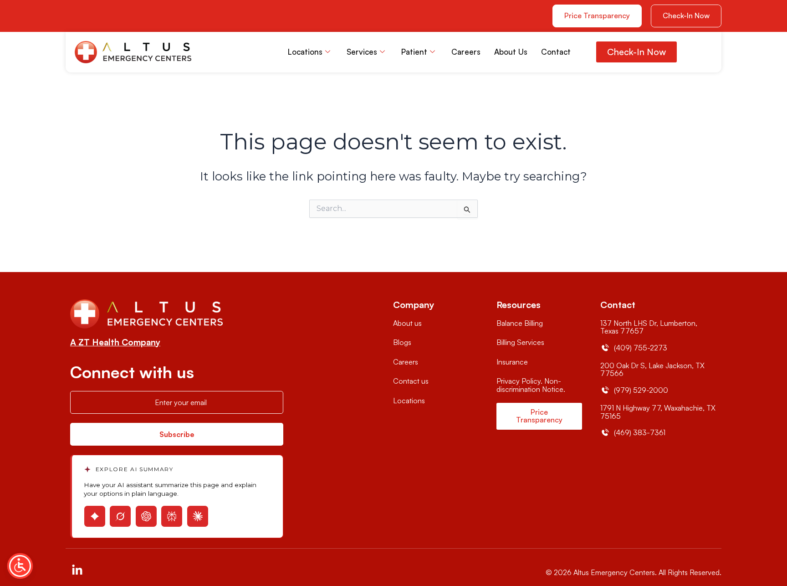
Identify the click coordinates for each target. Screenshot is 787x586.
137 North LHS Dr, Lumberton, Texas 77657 (648, 327)
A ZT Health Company (115, 342)
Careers (465, 52)
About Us (510, 52)
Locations (305, 52)
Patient (414, 52)
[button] (686, 16)
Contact (556, 52)
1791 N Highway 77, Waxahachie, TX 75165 (657, 412)
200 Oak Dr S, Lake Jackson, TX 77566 (652, 369)
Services (362, 52)
